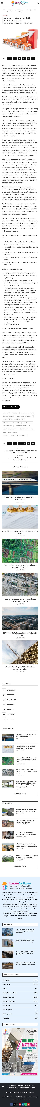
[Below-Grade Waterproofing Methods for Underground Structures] (7, 954)
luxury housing (7, 425)
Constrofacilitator (28, 413)
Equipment (20, 1005)
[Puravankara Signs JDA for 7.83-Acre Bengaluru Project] (20, 652)
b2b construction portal (10, 413)
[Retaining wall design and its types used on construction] (8, 812)
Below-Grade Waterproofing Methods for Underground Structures (25, 953)
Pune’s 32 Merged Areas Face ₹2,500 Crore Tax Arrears (25, 747)
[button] (4, 1052)
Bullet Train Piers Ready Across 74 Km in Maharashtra (27, 735)
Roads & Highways (20, 1001)
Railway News (20, 1014)
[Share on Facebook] (15, 58)
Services (10, 1097)
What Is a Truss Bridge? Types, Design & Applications (27, 857)
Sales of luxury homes (26, 429)
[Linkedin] (23, 1104)
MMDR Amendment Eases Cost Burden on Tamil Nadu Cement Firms (26, 771)
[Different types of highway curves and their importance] (8, 847)
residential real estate (10, 429)
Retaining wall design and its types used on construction (26, 810)
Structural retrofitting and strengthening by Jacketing (26, 833)
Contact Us (26, 1099)
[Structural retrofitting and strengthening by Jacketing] (8, 835)
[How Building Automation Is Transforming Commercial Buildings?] (7, 932)
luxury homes (28, 422)
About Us (4, 1097)
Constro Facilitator (15, 23)
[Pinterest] (20, 1104)
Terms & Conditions (16, 1099)
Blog (20, 988)
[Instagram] (17, 1104)
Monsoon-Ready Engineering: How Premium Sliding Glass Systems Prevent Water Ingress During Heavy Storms (26, 784)
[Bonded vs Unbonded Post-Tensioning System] (8, 823)
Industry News (20, 1009)
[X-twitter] (14, 1104)
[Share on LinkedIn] (28, 58)
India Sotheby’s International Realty (14, 419)
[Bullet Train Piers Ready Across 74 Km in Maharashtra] (20, 483)
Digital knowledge (8, 416)
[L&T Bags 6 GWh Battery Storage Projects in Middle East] (20, 618)
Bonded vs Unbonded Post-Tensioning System (25, 822)
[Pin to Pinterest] (24, 58)
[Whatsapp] (25, 1104)
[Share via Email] (33, 58)
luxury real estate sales (23, 425)
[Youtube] (28, 1104)
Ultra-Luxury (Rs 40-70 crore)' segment (14, 435)
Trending (20, 1018)
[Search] (38, 3)
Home (4, 10)
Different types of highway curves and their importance (26, 845)
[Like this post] (10, 58)
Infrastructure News (20, 993)
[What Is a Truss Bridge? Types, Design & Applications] (8, 858)
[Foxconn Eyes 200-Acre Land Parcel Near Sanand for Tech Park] (20, 551)
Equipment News (20, 997)
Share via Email (11, 407)
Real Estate (20, 984)
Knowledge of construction (11, 422)
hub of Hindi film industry (24, 416)
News (11, 10)
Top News (20, 10)
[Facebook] (11, 1104)
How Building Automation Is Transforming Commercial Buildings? (24, 930)
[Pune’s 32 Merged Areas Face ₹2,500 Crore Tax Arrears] (20, 517)
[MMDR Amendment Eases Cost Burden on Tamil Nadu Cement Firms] (20, 584)
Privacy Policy (33, 1097)
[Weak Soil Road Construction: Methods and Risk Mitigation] (7, 965)
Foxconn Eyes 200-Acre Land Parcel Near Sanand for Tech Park (26, 759)
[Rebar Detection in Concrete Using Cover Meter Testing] (7, 943)
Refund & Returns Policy (21, 1097)
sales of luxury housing (10, 432)
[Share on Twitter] (19, 58)
